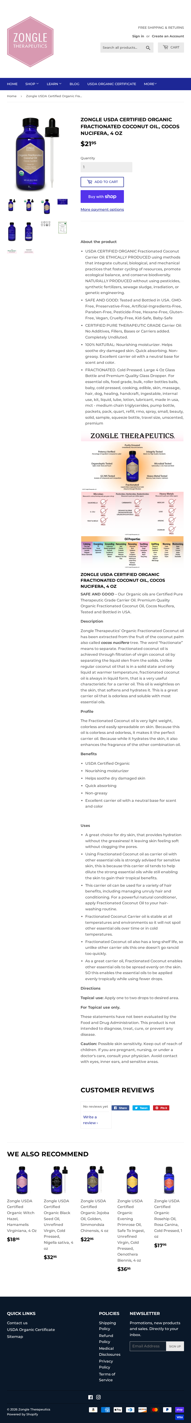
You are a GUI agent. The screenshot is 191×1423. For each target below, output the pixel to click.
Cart (174, 47)
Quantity (88, 158)
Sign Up (175, 1346)
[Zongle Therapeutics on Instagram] (98, 1398)
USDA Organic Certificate (111, 84)
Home (12, 84)
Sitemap (15, 1336)
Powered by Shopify (22, 1414)
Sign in (138, 36)
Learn (53, 84)
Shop (30, 84)
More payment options (102, 209)
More (149, 84)
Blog (74, 84)
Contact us (17, 1323)
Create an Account (168, 36)
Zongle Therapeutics (34, 1409)
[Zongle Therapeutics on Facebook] (90, 1398)
